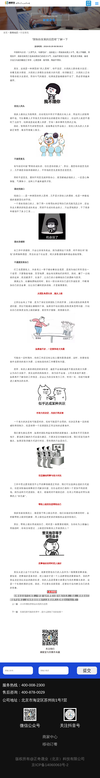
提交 (87, 670)
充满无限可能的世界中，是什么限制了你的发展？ (41, 612)
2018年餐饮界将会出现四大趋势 (34, 604)
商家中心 (50, 737)
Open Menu (96, 3)
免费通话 (88, 3)
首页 (5, 32)
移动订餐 (50, 744)
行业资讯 (24, 32)
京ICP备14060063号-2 (50, 765)
